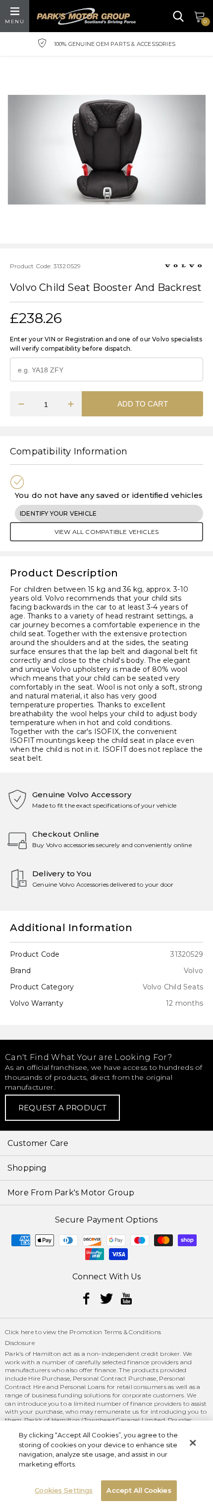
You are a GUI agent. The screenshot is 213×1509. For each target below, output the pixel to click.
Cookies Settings (64, 1490)
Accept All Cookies (138, 1490)
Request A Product (62, 1107)
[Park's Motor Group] (86, 16)
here (27, 1332)
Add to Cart (142, 404)
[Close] (193, 1442)
